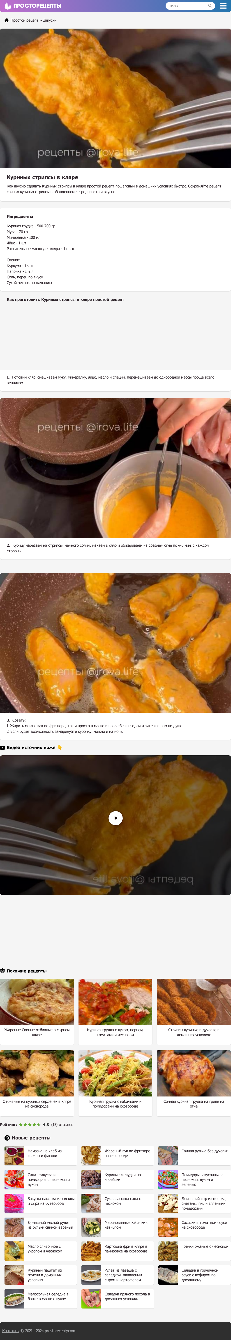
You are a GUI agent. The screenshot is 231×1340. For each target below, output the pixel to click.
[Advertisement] (115, 339)
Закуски (49, 20)
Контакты (10, 1331)
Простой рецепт (25, 20)
